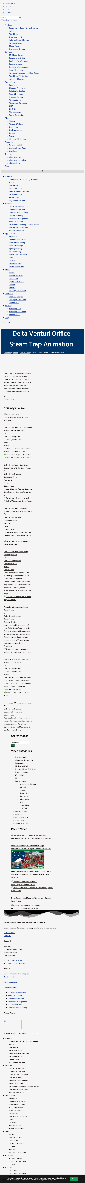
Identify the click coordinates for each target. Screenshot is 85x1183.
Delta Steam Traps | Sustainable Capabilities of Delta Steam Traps (17, 467)
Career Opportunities (11, 982)
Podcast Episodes (22, 811)
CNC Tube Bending (16, 206)
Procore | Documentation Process (24, 908)
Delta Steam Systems (12, 436)
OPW (21, 802)
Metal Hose (13, 185)
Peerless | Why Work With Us (23, 884)
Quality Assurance (16, 281)
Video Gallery (14, 314)
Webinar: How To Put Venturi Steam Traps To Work (16, 661)
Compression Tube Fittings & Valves (23, 179)
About (7, 269)
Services (8, 203)
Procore (12, 287)
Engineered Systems (17, 200)
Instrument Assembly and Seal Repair (24, 224)
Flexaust (22, 790)
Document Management (19, 218)
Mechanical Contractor (18, 254)
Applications (10, 233)
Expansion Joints (15, 188)
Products (8, 176)
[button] (6, 322)
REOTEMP (23, 808)
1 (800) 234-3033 (18, 963)
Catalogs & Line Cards (17, 299)
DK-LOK (22, 787)
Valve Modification (16, 230)
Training (8, 305)
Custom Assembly (16, 215)
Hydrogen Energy (16, 248)
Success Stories (10, 622)
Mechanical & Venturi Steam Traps (18, 703)
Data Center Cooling (17, 242)
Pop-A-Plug (24, 805)
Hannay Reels (24, 793)
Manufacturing (15, 251)
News (6, 442)
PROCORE (19, 814)
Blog (7, 317)
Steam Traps (14, 197)
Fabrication (8, 480)
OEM (11, 257)
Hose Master (24, 796)
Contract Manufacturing (18, 212)
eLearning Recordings (17, 311)
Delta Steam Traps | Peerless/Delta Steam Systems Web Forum (18, 429)
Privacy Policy (34, 1033)
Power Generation (16, 266)
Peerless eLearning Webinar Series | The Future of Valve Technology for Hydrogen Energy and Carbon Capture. (31, 874)
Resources (9, 293)
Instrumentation (15, 194)
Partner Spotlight (16, 296)
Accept (74, 1179)
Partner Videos (21, 781)
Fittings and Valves (22, 766)
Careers (12, 284)
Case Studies (14, 302)
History (12, 272)
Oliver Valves (24, 799)
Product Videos (21, 817)
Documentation (10, 477)
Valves (11, 182)
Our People (13, 278)
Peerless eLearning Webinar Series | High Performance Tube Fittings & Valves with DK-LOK (31, 847)
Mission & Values (16, 275)
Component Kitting (17, 209)
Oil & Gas (12, 260)
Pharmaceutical (15, 263)
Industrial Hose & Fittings (19, 191)
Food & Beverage (16, 245)
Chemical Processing (17, 239)
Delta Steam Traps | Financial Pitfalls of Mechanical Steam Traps (18, 510)
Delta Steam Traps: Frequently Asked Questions (16, 553)
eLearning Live (15, 308)
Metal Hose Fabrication (18, 227)
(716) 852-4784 (16, 960)
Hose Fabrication (16, 221)
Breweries (13, 236)
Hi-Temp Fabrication (17, 290)
